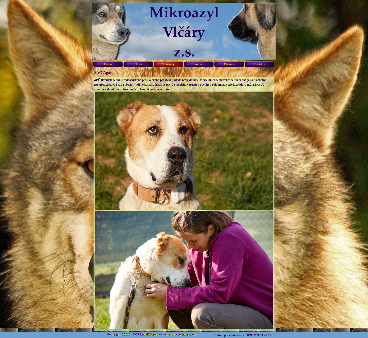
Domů (108, 64)
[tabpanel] (184, 204)
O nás (138, 64)
